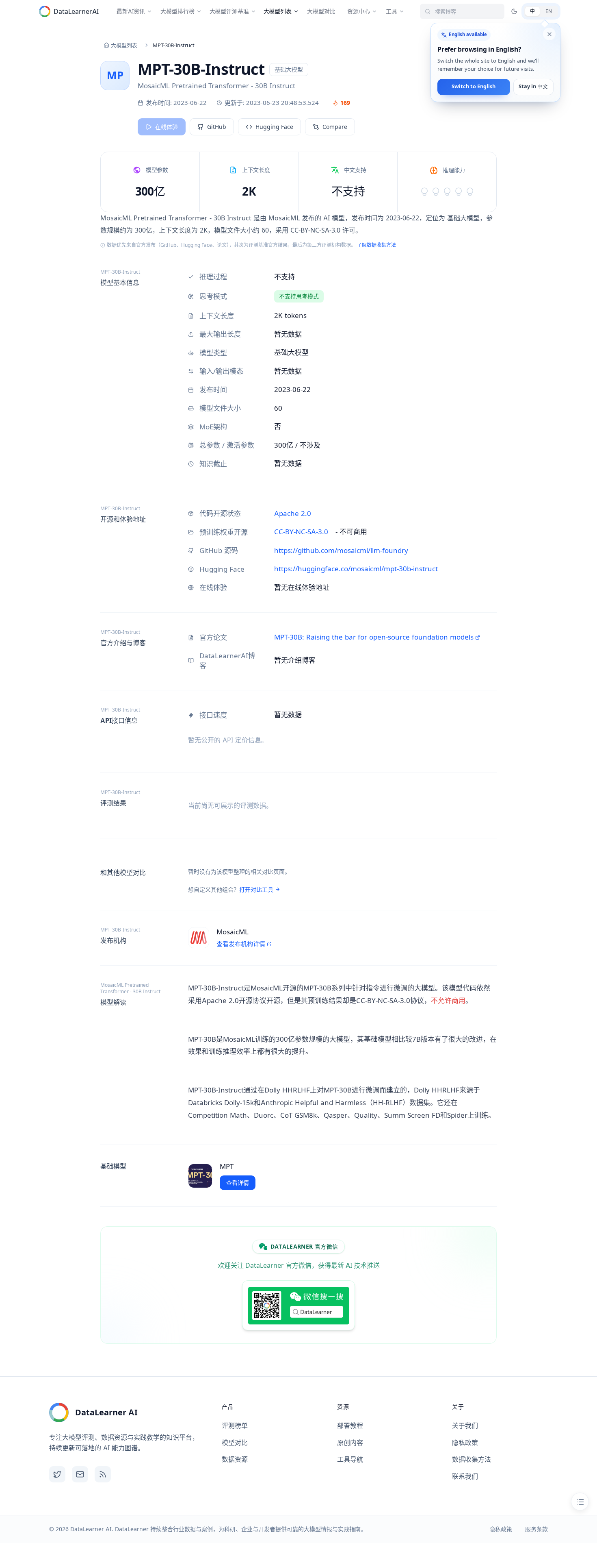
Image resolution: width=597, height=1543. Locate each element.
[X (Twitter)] (57, 1474)
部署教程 (350, 1425)
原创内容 (350, 1443)
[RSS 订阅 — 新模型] (103, 1474)
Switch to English (473, 87)
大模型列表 (124, 45)
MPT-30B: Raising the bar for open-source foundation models (374, 637)
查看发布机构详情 (240, 944)
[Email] (80, 1474)
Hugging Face (274, 126)
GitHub (216, 126)
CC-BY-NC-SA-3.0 (301, 532)
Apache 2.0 (292, 513)
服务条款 (536, 1529)
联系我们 (465, 1476)
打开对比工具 (256, 889)
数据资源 (235, 1459)
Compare (334, 126)
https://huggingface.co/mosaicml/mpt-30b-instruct (356, 569)
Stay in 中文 (533, 87)
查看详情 (237, 1182)
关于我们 (465, 1425)
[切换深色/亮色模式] (514, 11)
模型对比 (235, 1443)
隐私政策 (465, 1443)
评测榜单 (235, 1425)
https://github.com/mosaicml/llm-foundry (341, 550)
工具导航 (350, 1459)
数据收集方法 (471, 1459)
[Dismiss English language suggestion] (549, 34)
